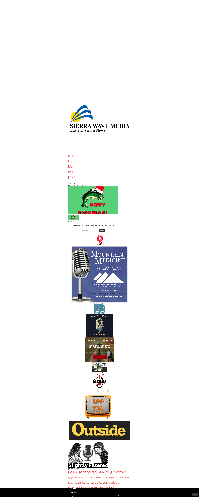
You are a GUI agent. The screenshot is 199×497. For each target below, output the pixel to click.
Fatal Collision (111, 473)
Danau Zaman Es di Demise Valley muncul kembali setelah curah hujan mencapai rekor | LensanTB (85, 483)
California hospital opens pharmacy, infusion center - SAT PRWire (79, 479)
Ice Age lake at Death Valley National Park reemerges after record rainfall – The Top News (83, 484)
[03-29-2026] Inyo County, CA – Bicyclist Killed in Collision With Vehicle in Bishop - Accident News (85, 472)
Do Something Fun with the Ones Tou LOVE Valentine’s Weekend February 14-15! (94, 476)
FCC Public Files (99, 245)
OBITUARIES (70, 157)
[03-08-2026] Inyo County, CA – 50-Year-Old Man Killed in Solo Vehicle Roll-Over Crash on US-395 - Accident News (88, 473)
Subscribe (102, 230)
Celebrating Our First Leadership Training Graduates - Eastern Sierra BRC (81, 481)
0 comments (86, 185)
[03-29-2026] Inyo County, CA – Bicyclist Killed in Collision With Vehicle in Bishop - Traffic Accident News (86, 471)
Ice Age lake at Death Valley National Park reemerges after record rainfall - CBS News (83, 486)
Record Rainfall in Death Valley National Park (109, 482)
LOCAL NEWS (70, 154)
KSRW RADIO (70, 159)
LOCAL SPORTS (71, 155)
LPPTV (69, 160)
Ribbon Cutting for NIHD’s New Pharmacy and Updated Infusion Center (104, 479)
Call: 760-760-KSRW (71, 177)
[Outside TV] (99, 439)
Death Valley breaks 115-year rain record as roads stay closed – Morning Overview (82, 487)
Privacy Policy (118, 495)
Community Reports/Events (73, 185)
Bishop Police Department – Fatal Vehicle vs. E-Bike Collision (116, 471)
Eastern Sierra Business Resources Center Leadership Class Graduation (107, 481)
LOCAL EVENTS (70, 156)
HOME (69, 152)
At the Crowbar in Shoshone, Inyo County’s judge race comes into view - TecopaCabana (83, 477)
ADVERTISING (70, 162)
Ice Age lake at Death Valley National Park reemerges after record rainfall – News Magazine (84, 482)
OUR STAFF (70, 161)
